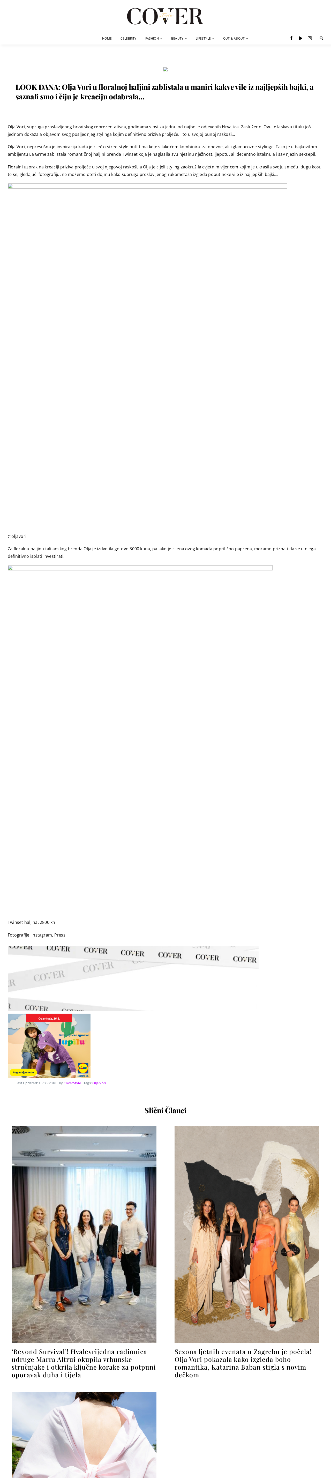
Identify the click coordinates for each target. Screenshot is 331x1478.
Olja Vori (99, 1083)
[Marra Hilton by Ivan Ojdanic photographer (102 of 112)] (84, 1128)
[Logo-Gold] (165, 8)
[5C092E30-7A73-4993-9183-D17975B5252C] (247, 1128)
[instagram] (310, 38)
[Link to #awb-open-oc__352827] (321, 38)
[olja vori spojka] (165, 69)
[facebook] (291, 38)
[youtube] (300, 38)
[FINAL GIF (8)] (84, 1394)
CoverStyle (72, 1083)
